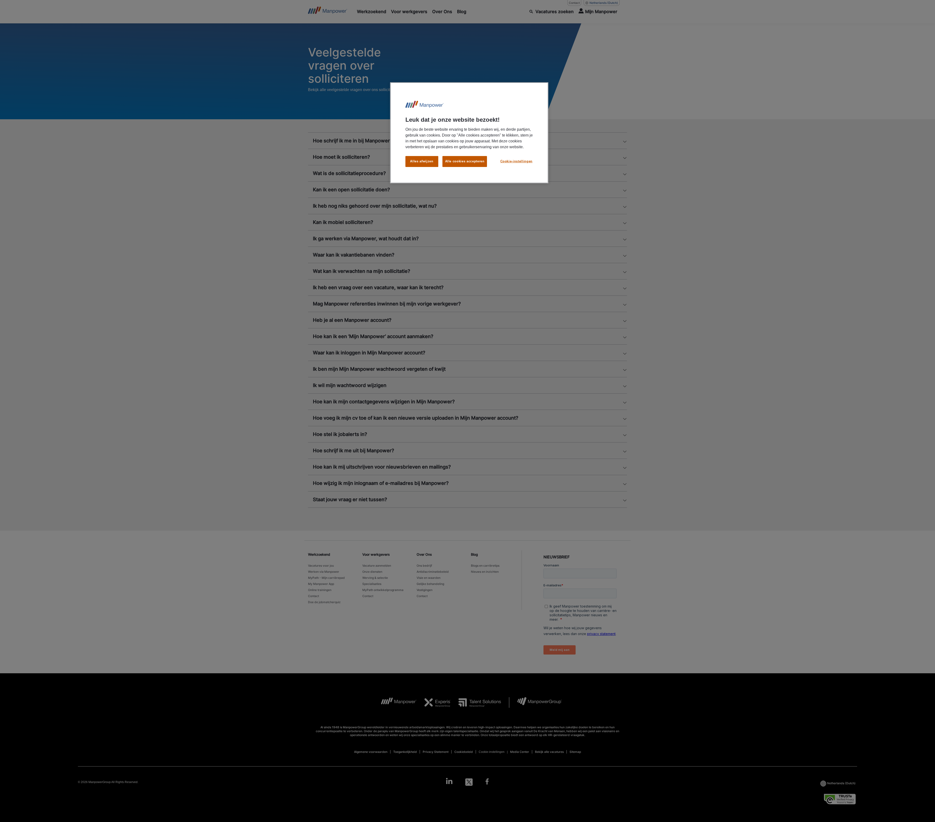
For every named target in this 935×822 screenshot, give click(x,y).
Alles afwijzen (421, 161)
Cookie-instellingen (516, 161)
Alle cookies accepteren (465, 161)
